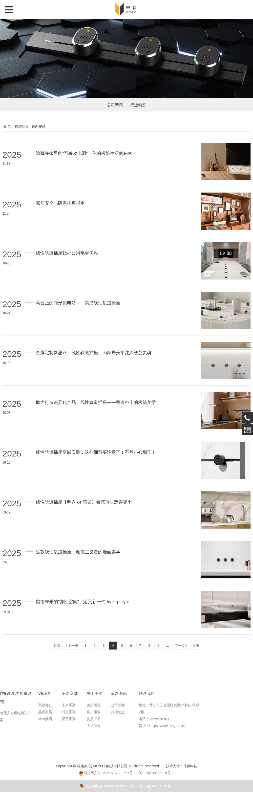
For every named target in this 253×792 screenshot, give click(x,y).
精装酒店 (45, 718)
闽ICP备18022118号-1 (156, 786)
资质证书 (94, 718)
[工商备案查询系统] (163, 766)
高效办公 (45, 705)
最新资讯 (38, 126)
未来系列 (69, 705)
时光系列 (69, 711)
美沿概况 (94, 705)
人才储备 (94, 725)
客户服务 (94, 711)
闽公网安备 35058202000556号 (108, 772)
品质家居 (45, 711)
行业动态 (138, 105)
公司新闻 (115, 105)
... (167, 645)
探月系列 (69, 718)
